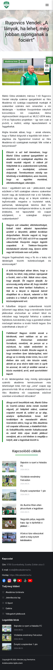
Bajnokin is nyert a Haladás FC (33, 464)
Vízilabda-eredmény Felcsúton (30, 478)
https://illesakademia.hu (20, 575)
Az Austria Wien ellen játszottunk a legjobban (31, 507)
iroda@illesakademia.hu (20, 570)
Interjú (23, 62)
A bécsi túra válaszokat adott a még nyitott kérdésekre (31, 535)
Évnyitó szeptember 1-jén (33, 491)
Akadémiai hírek (11, 62)
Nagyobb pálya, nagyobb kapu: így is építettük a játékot (32, 521)
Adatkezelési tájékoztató (12, 663)
